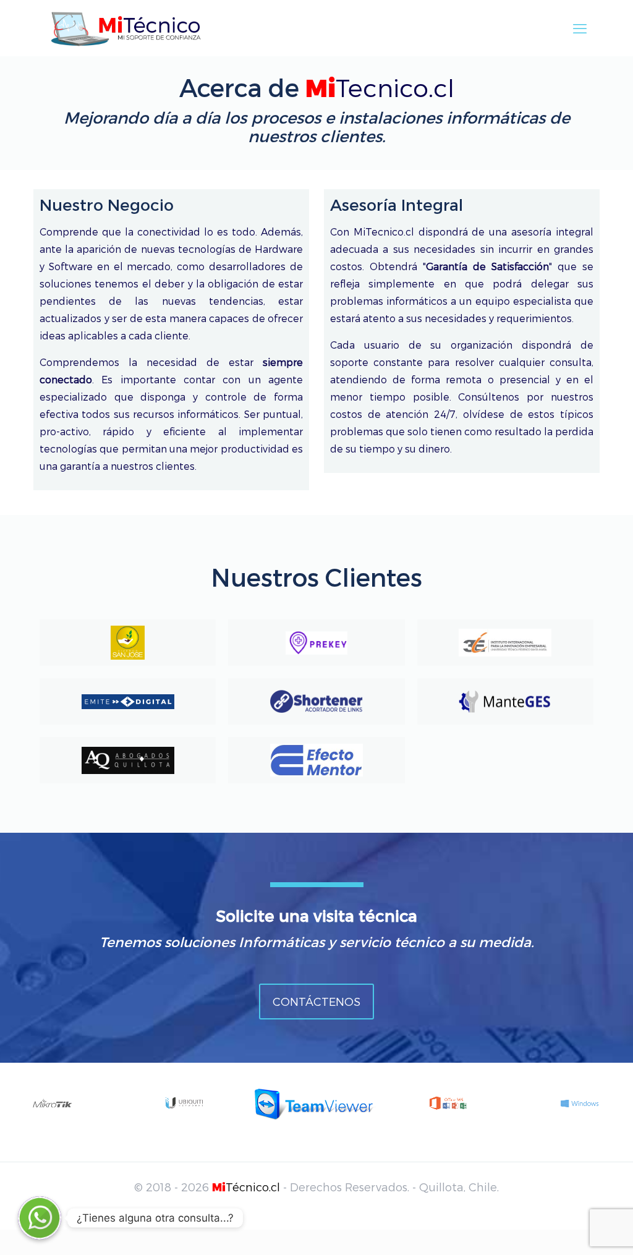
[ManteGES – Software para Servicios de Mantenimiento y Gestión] (505, 701)
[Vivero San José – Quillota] (127, 643)
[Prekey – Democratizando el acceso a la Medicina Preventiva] (316, 643)
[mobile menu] (579, 27)
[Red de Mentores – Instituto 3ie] (505, 643)
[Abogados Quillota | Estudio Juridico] (127, 760)
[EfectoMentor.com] (316, 760)
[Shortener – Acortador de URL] (316, 701)
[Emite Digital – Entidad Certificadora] (127, 701)
